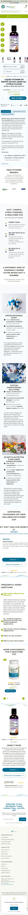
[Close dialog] (26, 449)
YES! (7, 459)
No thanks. (7, 461)
